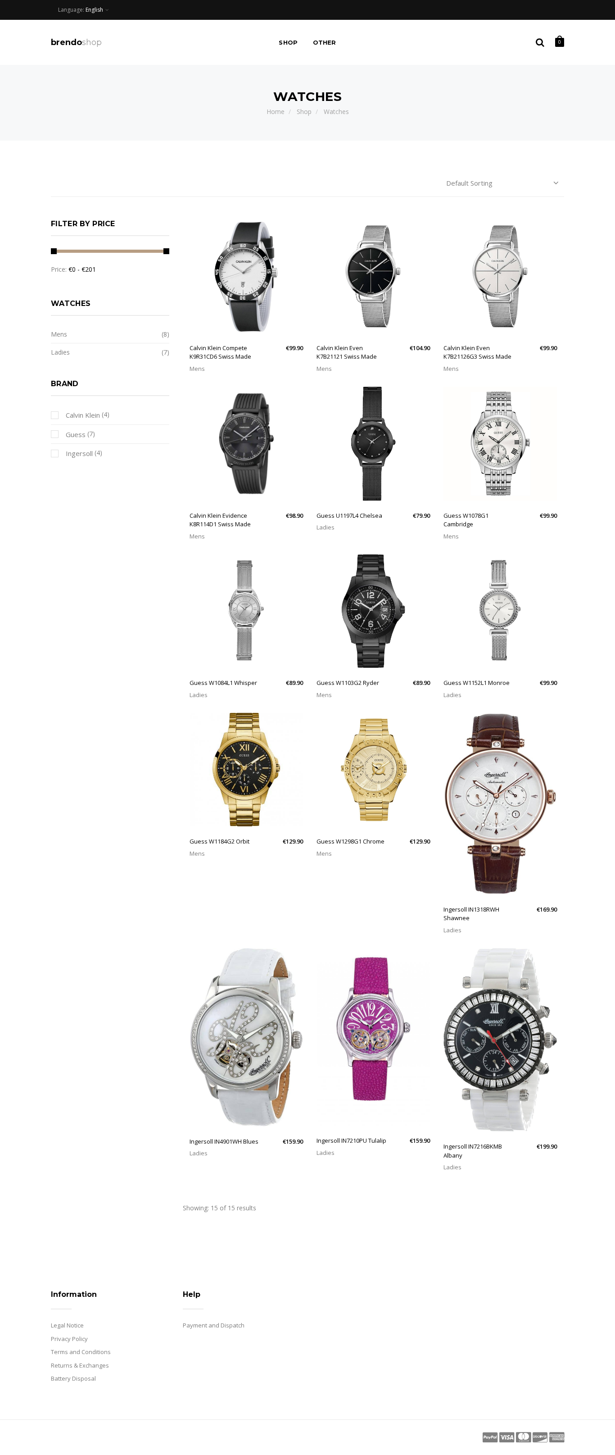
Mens (197, 369)
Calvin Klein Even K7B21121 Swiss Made (347, 352)
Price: (59, 269)
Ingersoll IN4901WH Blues (224, 1141)
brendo (76, 42)
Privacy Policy (69, 1339)
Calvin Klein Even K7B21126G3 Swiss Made (477, 352)
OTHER (324, 42)
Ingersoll (78, 453)
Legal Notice (67, 1325)
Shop (288, 42)
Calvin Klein (82, 415)
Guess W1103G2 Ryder (348, 683)
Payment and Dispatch (213, 1325)
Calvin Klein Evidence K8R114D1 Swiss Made (220, 520)
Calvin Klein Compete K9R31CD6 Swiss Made (220, 352)
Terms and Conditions (81, 1352)
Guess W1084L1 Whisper (223, 683)
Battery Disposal (73, 1378)
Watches (336, 111)
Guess (75, 434)
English (94, 10)
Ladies (326, 527)
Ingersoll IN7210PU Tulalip (351, 1140)
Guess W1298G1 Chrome (350, 841)
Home (276, 111)
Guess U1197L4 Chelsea (349, 515)
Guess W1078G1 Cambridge (465, 520)
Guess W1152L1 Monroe (476, 683)
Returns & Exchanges (80, 1365)
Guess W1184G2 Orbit (219, 841)
